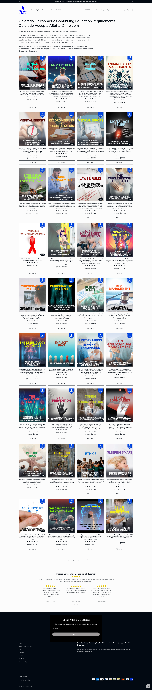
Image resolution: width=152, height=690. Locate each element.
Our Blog (21, 652)
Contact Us (22, 658)
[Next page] (88, 560)
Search (21, 643)
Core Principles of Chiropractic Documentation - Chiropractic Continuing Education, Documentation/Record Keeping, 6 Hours (61, 150)
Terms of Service (24, 665)
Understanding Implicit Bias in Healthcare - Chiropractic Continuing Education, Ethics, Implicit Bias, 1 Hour (61, 371)
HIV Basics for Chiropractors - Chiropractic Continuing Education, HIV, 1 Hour (32, 259)
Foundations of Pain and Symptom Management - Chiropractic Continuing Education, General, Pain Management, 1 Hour (120, 371)
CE (31, 686)
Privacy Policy (23, 662)
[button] (40, 10)
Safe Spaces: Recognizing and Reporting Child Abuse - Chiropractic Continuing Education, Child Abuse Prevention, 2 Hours (120, 536)
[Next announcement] (132, 1)
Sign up (76, 634)
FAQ (20, 649)
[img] (76, 576)
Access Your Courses (25, 646)
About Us (22, 655)
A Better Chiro (26, 686)
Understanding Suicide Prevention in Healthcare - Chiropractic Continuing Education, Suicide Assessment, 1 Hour (61, 426)
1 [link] (64, 560)
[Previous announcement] (19, 1)
